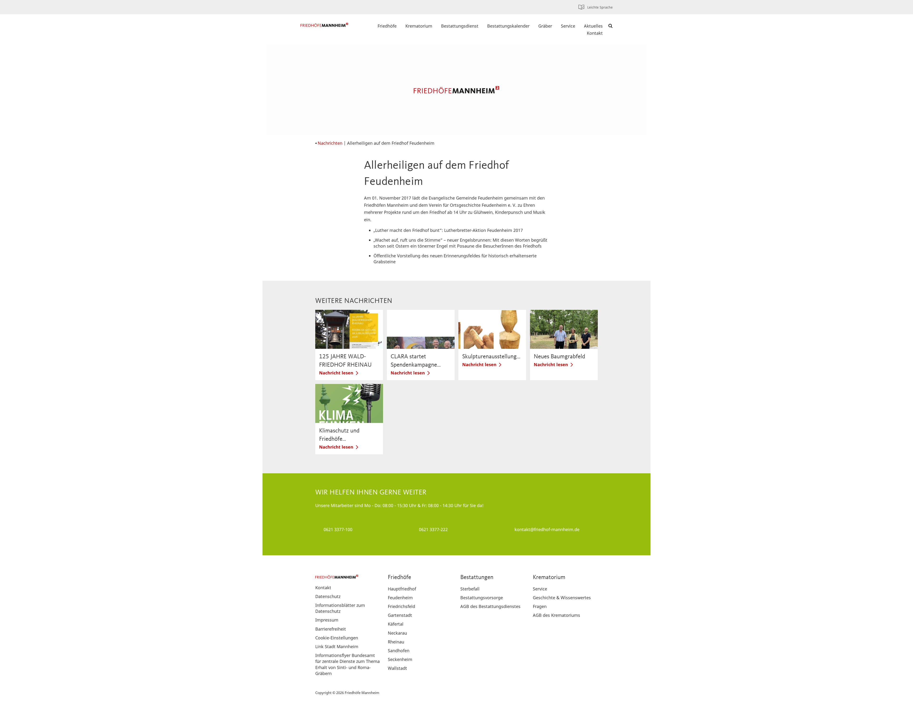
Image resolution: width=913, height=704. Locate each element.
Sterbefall (470, 589)
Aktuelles (593, 26)
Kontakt (595, 33)
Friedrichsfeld (401, 606)
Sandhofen (398, 650)
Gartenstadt (400, 615)
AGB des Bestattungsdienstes (490, 606)
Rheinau (396, 642)
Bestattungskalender (508, 26)
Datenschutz (327, 596)
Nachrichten (330, 143)
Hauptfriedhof (402, 589)
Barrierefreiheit (330, 629)
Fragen (540, 606)
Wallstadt (397, 668)
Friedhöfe (387, 26)
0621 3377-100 (338, 529)
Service (568, 26)
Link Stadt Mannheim (336, 646)
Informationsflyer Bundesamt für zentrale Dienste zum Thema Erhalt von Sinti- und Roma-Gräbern (347, 664)
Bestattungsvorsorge (481, 597)
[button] (610, 26)
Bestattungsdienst (459, 26)
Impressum (326, 620)
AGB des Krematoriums (556, 615)
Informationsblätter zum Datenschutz (340, 608)
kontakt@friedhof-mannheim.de (547, 529)
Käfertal (395, 624)
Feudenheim (400, 597)
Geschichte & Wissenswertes (562, 597)
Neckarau (397, 633)
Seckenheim (400, 659)
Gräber (545, 26)
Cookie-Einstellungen (336, 638)
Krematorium (418, 26)
